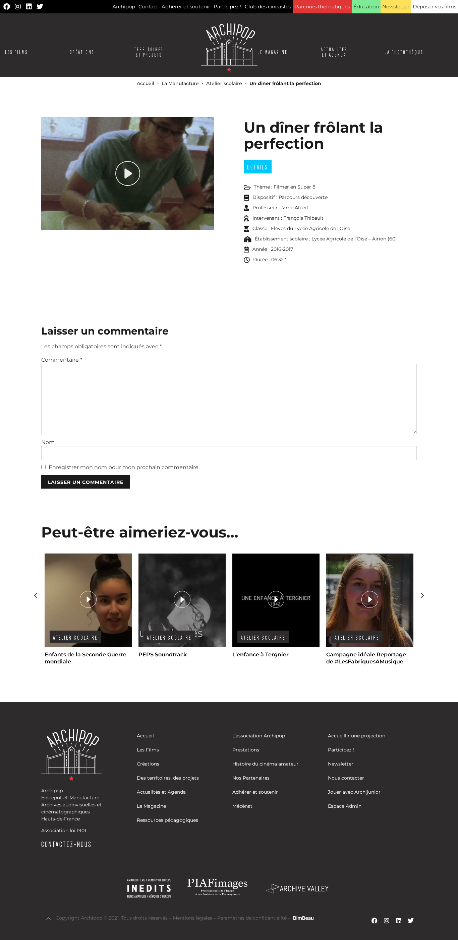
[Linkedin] (28, 6)
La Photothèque (404, 52)
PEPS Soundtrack (162, 654)
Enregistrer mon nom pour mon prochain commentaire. (124, 467)
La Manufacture (180, 83)
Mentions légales (193, 918)
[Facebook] (6, 6)
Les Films (16, 52)
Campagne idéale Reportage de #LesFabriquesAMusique (366, 658)
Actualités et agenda (334, 52)
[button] (422, 595)
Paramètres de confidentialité (252, 918)
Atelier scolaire (224, 83)
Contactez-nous (66, 844)
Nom (48, 442)
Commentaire (61, 360)
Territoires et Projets (148, 52)
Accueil (145, 83)
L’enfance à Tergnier (260, 654)
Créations (82, 52)
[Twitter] (40, 6)
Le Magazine (272, 52)
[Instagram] (17, 6)
